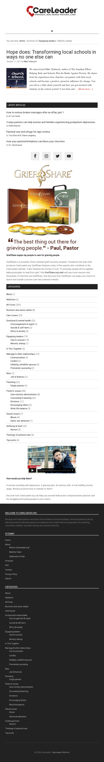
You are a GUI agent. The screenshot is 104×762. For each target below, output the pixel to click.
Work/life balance (18, 408)
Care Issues (12, 315)
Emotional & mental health (18, 320)
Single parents (17, 385)
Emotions (14, 401)
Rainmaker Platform (61, 752)
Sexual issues (13, 414)
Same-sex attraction (20, 421)
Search (8, 578)
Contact (8, 570)
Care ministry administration (23, 394)
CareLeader (52, 11)
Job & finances (17, 377)
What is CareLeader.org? (19, 547)
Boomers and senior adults (19, 310)
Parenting (10, 382)
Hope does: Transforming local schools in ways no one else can (51, 54)
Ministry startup (17, 343)
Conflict (14, 361)
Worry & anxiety (17, 331)
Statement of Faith (17, 556)
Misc (8, 373)
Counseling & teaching (20, 398)
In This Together (14, 348)
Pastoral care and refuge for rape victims (28, 131)
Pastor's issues (13, 391)
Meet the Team (15, 552)
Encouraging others (19, 405)
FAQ (7, 565)
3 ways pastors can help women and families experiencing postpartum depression (50, 122)
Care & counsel (17, 340)
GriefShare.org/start (54, 272)
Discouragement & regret (22, 324)
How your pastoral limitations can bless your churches (35, 141)
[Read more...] (85, 88)
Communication (17, 357)
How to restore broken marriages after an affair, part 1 (35, 112)
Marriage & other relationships (20, 354)
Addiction (10, 299)
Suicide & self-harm (19, 327)
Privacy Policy (11, 574)
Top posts (11, 440)
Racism (13, 429)
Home (7, 540)
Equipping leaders (14, 336)
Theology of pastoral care (18, 435)
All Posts (10, 305)
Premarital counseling (20, 368)
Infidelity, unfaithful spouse (23, 364)
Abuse (13, 417)
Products (9, 561)
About (9, 294)
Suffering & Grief (14, 426)
